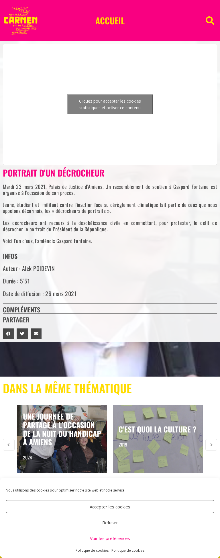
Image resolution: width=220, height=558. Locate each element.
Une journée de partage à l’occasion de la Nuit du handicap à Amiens (62, 429)
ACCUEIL (110, 20)
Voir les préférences (110, 538)
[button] (210, 20)
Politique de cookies (92, 550)
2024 (27, 457)
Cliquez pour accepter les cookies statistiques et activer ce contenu (110, 104)
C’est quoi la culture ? (158, 429)
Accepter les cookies (110, 507)
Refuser (110, 522)
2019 (123, 444)
